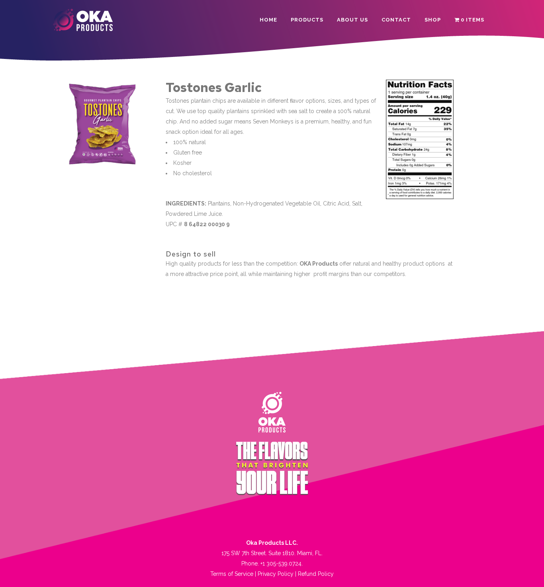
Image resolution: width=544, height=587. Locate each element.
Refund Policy (316, 574)
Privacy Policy (276, 574)
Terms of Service (231, 574)
